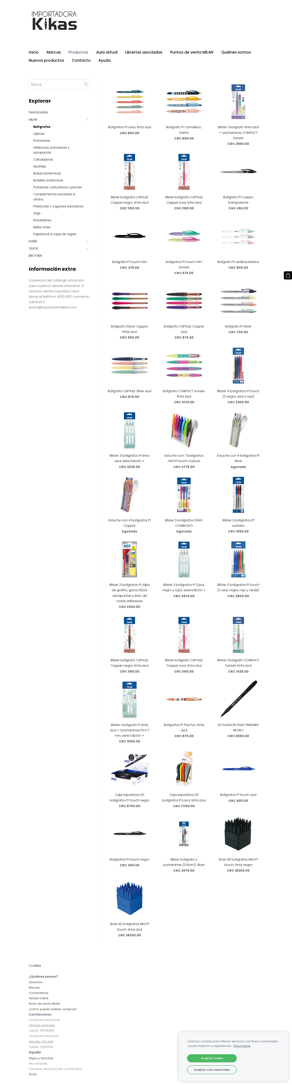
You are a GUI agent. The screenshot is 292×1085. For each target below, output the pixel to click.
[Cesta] (288, 275)
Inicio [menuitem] (34, 52)
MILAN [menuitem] (33, 119)
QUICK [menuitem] (33, 248)
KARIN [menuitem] (33, 241)
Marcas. (34, 988)
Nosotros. (36, 982)
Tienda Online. (39, 998)
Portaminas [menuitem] (41, 141)
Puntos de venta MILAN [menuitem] (191, 52)
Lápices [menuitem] (38, 134)
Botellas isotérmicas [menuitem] (48, 180)
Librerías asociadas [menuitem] (143, 52)
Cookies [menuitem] (35, 965)
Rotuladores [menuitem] (42, 220)
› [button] (87, 119)
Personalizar (242, 1046)
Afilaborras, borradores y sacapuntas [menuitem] (51, 150)
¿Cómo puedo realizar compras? (53, 1009)
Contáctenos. (39, 993)
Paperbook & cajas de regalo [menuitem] (54, 234)
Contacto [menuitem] (81, 60)
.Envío (33, 1074)
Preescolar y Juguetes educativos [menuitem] (58, 206)
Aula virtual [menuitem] (107, 52)
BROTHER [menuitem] (35, 255)
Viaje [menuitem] (37, 213)
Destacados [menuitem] (38, 112)
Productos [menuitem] (78, 52)
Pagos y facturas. (41, 1058)
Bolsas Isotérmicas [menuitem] (47, 173)
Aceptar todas (212, 1058)
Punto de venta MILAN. (44, 1004)
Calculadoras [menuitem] (43, 159)
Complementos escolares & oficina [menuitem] (54, 196)
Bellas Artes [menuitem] (41, 227)
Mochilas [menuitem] (39, 166)
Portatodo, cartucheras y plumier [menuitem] (57, 187)
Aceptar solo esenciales (212, 1070)
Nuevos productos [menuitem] (46, 60)
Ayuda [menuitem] (104, 60)
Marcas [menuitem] (54, 52)
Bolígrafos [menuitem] (41, 127)
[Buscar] (86, 84)
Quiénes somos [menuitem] (236, 52)
